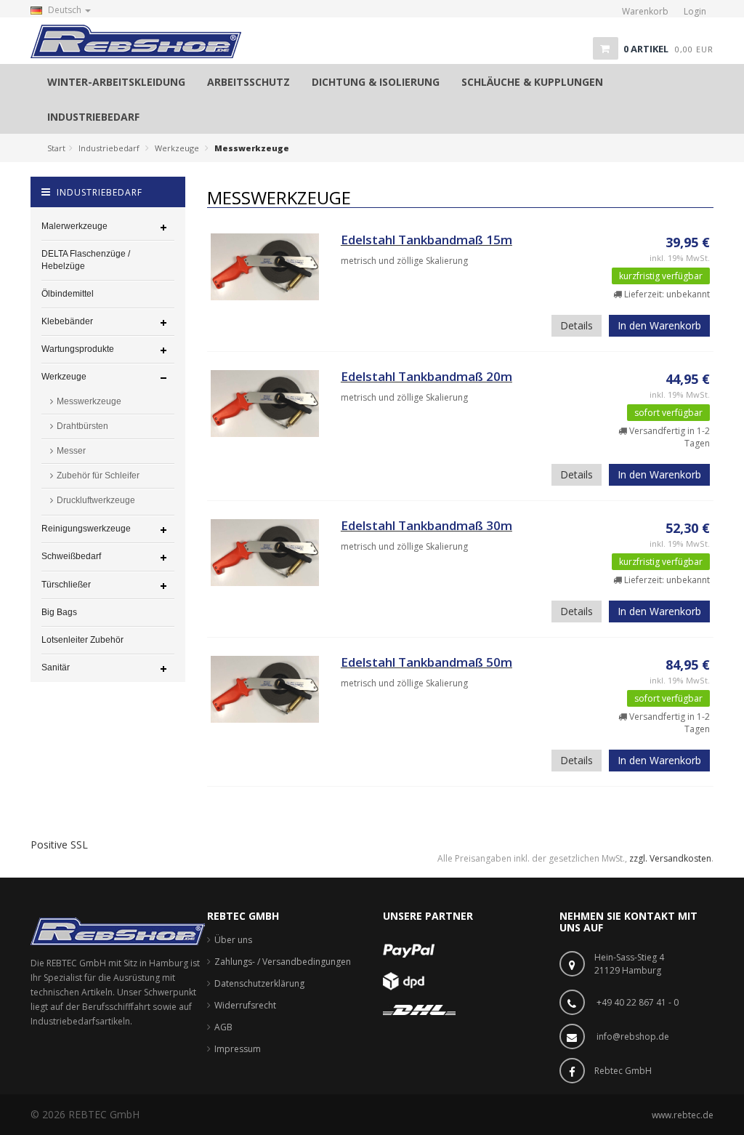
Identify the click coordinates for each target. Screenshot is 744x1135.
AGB (223, 1027)
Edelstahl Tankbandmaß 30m (426, 525)
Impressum (237, 1049)
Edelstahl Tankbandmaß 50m (426, 662)
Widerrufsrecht (245, 1005)
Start (56, 148)
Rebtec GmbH (623, 1070)
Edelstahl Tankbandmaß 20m (426, 376)
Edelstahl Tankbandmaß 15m (426, 239)
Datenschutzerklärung (259, 983)
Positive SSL (59, 844)
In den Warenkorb (659, 325)
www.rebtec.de (682, 1115)
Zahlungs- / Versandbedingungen (282, 961)
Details (576, 325)
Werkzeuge (177, 148)
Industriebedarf (109, 148)
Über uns (233, 940)
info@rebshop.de (633, 1036)
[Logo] (118, 931)
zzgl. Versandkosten (670, 858)
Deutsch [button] (65, 10)
